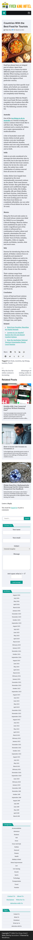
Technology (16, 878)
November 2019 (16, 791)
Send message (16, 582)
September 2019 (16, 797)
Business (16, 834)
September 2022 (16, 716)
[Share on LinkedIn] (19, 352)
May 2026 (16, 601)
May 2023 (16, 704)
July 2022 (16, 722)
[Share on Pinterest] (5, 356)
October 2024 (16, 654)
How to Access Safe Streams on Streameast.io (15, 448)
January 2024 (16, 679)
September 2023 (16, 691)
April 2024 (16, 670)
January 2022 (16, 741)
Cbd (16, 837)
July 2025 (16, 629)
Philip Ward (8, 30)
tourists (4, 363)
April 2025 (17, 638)
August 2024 (16, 660)
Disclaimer (10, 900)
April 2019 (16, 813)
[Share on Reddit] (10, 356)
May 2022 (16, 729)
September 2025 (16, 623)
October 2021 (16, 750)
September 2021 (16, 754)
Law (16, 865)
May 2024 (16, 666)
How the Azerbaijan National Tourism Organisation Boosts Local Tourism (16, 342)
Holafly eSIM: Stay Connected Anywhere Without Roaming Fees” (15, 408)
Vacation (16, 887)
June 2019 (16, 806)
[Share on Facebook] (10, 352)
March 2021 (16, 766)
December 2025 (16, 614)
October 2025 (16, 620)
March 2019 (16, 816)
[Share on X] (15, 352)
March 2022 (16, 735)
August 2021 (16, 757)
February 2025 (16, 645)
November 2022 (16, 713)
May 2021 (16, 763)
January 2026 (16, 610)
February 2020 (16, 782)
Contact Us (11, 896)
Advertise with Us (16, 903)
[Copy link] (23, 356)
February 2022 (16, 738)
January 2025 (16, 648)
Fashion (16, 847)
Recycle (16, 872)
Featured (16, 850)
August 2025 (16, 626)
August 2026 (16, 595)
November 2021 (16, 747)
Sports (16, 875)
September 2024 (16, 657)
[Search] (28, 13)
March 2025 (16, 641)
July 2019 (16, 803)
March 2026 (16, 607)
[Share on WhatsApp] (24, 352)
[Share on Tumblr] (14, 356)
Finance (16, 853)
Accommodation (16, 828)
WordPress (5, 937)
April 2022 (16, 732)
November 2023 (16, 685)
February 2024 (16, 676)
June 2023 (16, 701)
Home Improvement (16, 862)
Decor (16, 840)
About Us (20, 896)
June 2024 (16, 663)
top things (25, 361)
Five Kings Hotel (21, 933)
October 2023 (16, 688)
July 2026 (16, 598)
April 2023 (17, 707)
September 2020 (16, 775)
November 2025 (16, 617)
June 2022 (16, 726)
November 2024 (16, 651)
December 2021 (16, 744)
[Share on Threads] (18, 356)
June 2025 (16, 632)
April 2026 (16, 604)
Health (16, 856)
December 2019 (16, 788)
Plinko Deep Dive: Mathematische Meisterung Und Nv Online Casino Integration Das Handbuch (16, 487)
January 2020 (16, 785)
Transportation (16, 881)
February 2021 (16, 769)
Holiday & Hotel (16, 859)
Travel (10, 363)
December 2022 (16, 710)
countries (18, 361)
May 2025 (16, 635)
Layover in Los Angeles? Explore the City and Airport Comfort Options (15, 335)
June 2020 (16, 779)
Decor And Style (16, 844)
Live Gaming (16, 869)
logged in (14, 508)
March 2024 (16, 673)
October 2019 (16, 794)
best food (11, 361)
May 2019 (16, 810)
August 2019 (16, 800)
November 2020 (16, 772)
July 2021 (16, 760)
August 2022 (16, 719)
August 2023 (16, 694)
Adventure (17, 831)
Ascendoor (15, 935)
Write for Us (20, 900)
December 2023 (16, 682)
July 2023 (16, 698)
